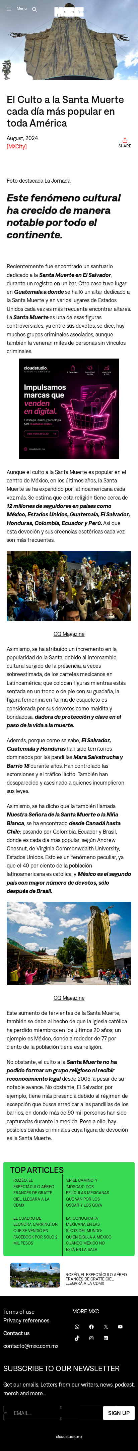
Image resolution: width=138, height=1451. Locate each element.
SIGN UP (119, 1412)
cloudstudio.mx (69, 1436)
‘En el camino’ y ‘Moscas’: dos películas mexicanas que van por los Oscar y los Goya (87, 1193)
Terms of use (18, 1311)
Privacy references (26, 1320)
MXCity (16, 146)
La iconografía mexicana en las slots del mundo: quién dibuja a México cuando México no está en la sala (89, 1234)
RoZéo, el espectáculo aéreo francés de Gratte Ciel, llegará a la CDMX (33, 1193)
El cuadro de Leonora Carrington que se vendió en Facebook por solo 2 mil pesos (35, 1231)
